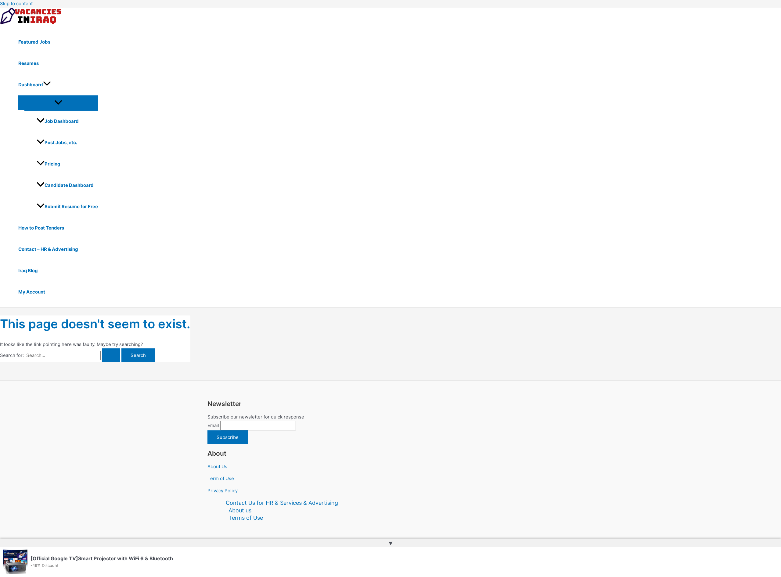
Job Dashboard (62, 121)
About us (240, 510)
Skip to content (16, 3)
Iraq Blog (28, 270)
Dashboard (30, 84)
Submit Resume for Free (71, 206)
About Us (217, 466)
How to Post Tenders (41, 228)
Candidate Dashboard (69, 185)
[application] (47, 84)
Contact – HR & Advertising (48, 249)
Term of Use (220, 478)
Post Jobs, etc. (61, 142)
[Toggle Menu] (58, 102)
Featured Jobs (34, 42)
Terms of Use (246, 518)
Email (213, 425)
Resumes (28, 63)
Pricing (52, 164)
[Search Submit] (111, 355)
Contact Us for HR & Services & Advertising (282, 503)
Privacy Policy (222, 490)
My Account (31, 292)
